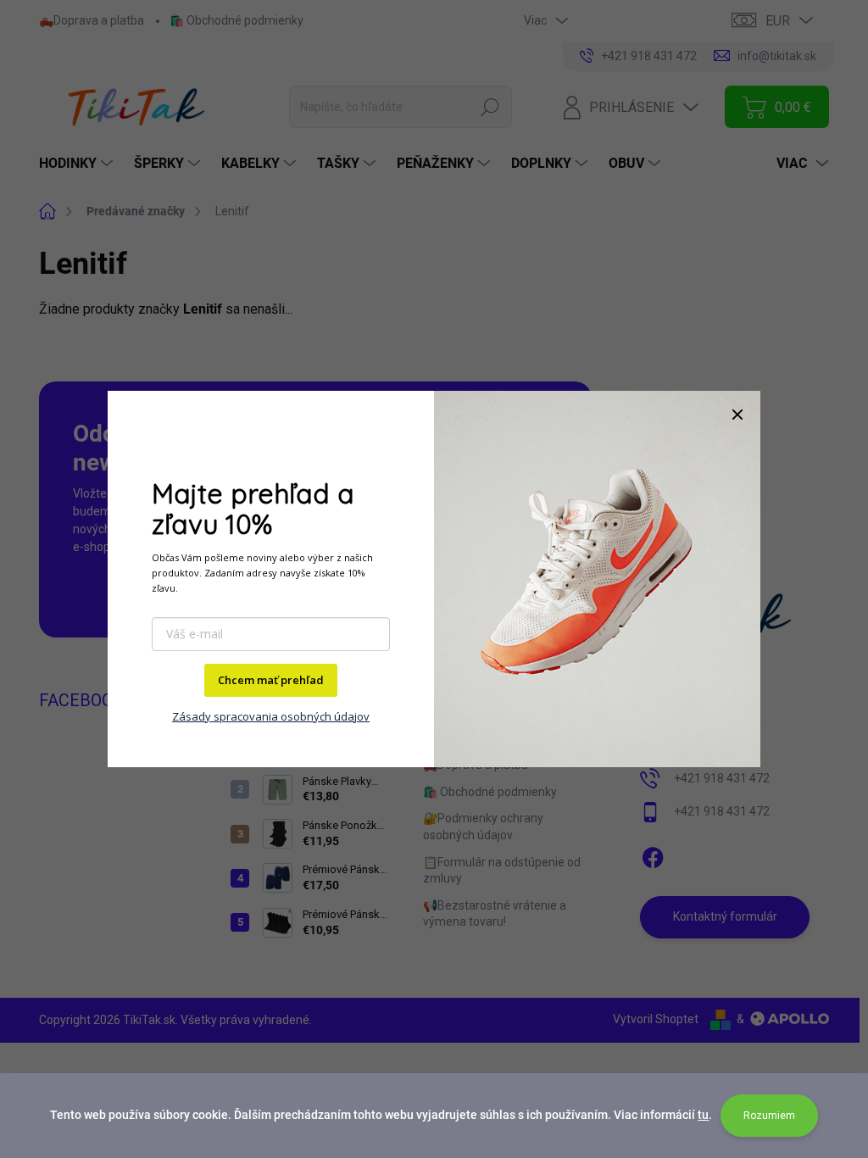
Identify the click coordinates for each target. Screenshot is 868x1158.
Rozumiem (769, 1116)
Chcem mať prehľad (271, 680)
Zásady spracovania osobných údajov (271, 716)
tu (703, 1115)
